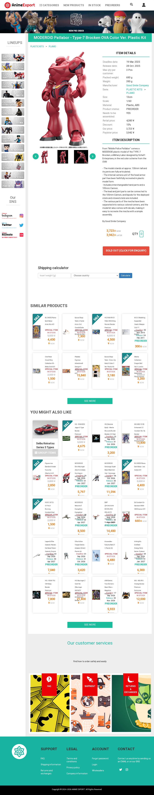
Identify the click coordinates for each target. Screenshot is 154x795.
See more (90, 401)
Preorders (112, 5)
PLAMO (52, 46)
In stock (94, 5)
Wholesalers (98, 770)
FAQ (43, 758)
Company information (77, 773)
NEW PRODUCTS (73, 5)
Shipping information (51, 764)
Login (94, 764)
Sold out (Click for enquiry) (126, 250)
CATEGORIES (50, 5)
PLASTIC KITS (37, 46)
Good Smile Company (137, 85)
